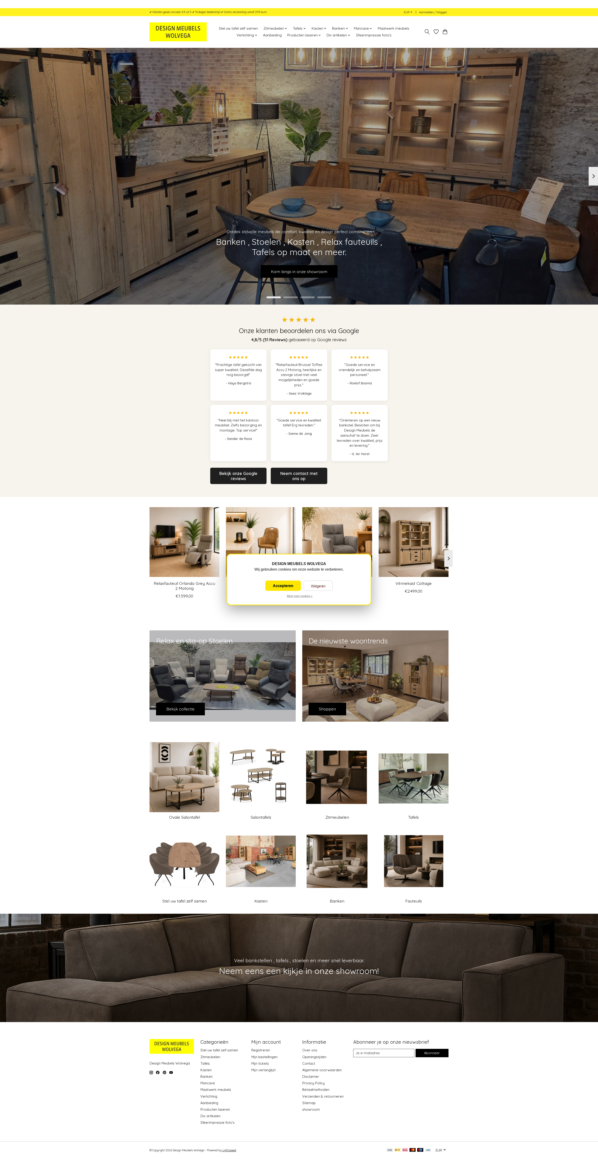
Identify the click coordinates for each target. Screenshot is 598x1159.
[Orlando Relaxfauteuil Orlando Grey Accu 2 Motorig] (184, 542)
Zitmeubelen (337, 817)
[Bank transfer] (390, 1150)
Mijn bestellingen (264, 1057)
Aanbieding (272, 35)
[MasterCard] (412, 1150)
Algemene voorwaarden (322, 1070)
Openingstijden (314, 1057)
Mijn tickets (260, 1063)
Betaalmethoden (315, 1089)
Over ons (309, 1050)
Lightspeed (229, 1150)
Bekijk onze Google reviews (238, 476)
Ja (283, 586)
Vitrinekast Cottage (413, 583)
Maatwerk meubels (393, 28)
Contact (308, 1063)
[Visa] (428, 1150)
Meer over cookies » (300, 596)
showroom (311, 1109)
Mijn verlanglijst (263, 1070)
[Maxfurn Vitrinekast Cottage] (413, 542)
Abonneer (432, 1053)
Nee (318, 586)
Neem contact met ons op (299, 476)
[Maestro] (420, 1150)
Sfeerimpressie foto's (374, 35)
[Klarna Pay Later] (405, 1150)
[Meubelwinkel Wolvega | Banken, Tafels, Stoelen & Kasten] (178, 31)
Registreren (260, 1050)
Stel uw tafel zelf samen (238, 28)
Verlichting (208, 1096)
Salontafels (261, 817)
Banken (337, 900)
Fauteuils (413, 900)
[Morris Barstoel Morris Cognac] (261, 542)
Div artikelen (210, 1116)
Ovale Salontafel (184, 817)
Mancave (207, 1083)
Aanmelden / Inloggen (433, 12)
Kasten (260, 900)
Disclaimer (310, 1076)
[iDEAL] (397, 1150)
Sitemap (309, 1103)
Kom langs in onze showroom (299, 271)
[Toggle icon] (427, 32)
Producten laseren (215, 1109)
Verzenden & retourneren (323, 1096)
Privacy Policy (313, 1083)
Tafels (413, 817)
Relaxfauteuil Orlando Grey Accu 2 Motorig (184, 586)
